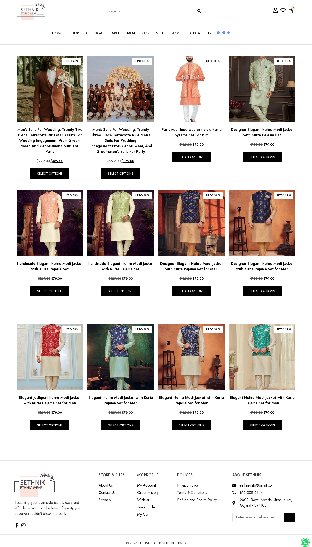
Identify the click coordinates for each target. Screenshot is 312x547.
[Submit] (289, 517)
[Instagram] (23, 525)
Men (131, 33)
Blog (176, 33)
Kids (145, 33)
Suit (160, 33)
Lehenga (94, 33)
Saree (114, 33)
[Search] (199, 11)
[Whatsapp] (305, 542)
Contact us (199, 33)
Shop (74, 33)
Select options (50, 173)
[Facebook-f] (16, 525)
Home (57, 33)
